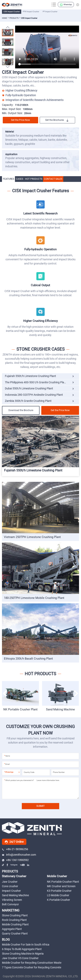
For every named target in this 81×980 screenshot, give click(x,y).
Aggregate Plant (12, 929)
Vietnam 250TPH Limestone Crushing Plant (32, 537)
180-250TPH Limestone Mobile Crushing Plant (34, 598)
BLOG (6, 939)
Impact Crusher (11, 890)
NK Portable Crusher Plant (63, 881)
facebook (7, 864)
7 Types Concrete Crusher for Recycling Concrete (31, 967)
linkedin (28, 864)
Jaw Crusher (9, 881)
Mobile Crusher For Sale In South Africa (25, 944)
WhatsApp (68, 4)
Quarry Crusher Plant (15, 933)
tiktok (3, 864)
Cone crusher (10, 886)
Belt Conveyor (10, 904)
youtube (22, 864)
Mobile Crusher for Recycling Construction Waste (31, 962)
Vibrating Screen (12, 899)
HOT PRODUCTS (33, 179)
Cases (19, 179)
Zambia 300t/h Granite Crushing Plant (28, 401)
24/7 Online (16, 841)
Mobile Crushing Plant (15, 924)
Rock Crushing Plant (14, 919)
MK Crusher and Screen (61, 886)
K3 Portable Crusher (59, 890)
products (13, 18)
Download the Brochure (20, 410)
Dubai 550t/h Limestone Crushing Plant (29, 388)
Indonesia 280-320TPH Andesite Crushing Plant (34, 394)
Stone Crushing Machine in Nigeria (23, 953)
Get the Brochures (54, 120)
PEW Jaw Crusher (60, 709)
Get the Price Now (20, 120)
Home (4, 18)
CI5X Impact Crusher (12, 11)
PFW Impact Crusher (31, 11)
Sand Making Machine (20, 709)
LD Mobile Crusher (58, 895)
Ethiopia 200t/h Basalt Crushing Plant (28, 658)
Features (8, 179)
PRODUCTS (10, 871)
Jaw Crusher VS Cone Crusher (20, 958)
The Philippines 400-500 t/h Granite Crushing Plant (36, 382)
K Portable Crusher (58, 899)
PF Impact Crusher (50, 11)
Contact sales (53, 179)
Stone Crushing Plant (15, 915)
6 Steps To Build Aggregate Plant (22, 949)
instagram (14, 864)
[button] (7, 66)
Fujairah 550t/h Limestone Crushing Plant (30, 376)
